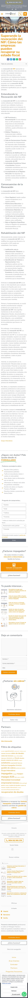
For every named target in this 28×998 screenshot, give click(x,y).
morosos (15, 783)
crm (13, 758)
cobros (15, 756)
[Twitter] (12, 9)
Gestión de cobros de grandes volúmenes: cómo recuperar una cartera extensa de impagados (17, 611)
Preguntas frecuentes (14, 972)
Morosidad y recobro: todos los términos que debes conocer (15, 882)
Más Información (6, 741)
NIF (14, 69)
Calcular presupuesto (14, 568)
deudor (3, 760)
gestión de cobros (8, 768)
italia (16, 777)
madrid (22, 777)
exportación (13, 763)
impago (14, 774)
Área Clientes (14, 961)
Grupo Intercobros (6, 441)
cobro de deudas (17, 753)
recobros (19, 787)
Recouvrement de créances (13, 789)
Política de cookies (6, 983)
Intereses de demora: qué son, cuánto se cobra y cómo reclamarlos (17, 876)
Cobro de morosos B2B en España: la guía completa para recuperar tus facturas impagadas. (18, 597)
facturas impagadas (8, 765)
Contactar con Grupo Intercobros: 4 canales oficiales (16, 866)
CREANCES (9, 758)
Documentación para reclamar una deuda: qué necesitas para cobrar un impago (16, 888)
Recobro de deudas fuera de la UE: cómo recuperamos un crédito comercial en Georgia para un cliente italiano (17, 617)
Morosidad (5, 780)
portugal (25, 783)
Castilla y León (23, 751)
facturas (20, 763)
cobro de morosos (7, 756)
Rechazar (14, 990)
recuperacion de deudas (12, 792)
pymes (3, 785)
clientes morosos (6, 753)
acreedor (3, 751)
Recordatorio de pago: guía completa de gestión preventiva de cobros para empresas (17, 591)
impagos (20, 774)
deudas (22, 758)
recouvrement (4, 789)
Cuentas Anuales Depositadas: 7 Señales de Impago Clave (15, 871)
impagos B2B (7, 776)
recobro (7, 785)
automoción (16, 751)
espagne (20, 760)
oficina (20, 783)
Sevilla (5, 918)
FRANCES (19, 765)
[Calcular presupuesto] (14, 565)
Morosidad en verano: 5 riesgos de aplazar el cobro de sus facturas (17, 623)
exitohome (5, 763)
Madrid (5, 911)
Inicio (14, 957)
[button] (1, 13)
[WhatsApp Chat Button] (24, 994)
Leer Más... (9, 869)
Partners (14, 968)
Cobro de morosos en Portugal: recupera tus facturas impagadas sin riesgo (17, 604)
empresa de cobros (12, 760)
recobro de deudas (14, 785)
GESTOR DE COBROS (20, 768)
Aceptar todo (14, 987)
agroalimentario (9, 751)
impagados (6, 773)
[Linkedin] (16, 9)
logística (18, 777)
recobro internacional (11, 787)
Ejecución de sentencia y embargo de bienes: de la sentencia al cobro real (16, 893)
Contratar (14, 965)
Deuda (17, 758)
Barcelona (6, 915)
